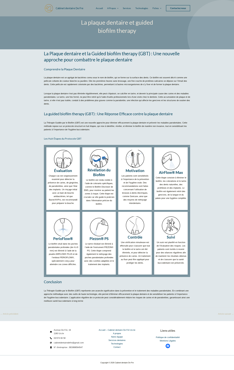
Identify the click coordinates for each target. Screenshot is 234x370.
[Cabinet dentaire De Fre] (49, 8)
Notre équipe (117, 337)
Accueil (99, 8)
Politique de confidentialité (168, 337)
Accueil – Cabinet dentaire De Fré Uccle (117, 330)
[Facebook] (168, 346)
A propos (111, 8)
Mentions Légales (168, 341)
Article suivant (226, 314)
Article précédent (9, 314)
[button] (117, 8)
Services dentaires (117, 340)
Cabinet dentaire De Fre (69, 8)
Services (127, 8)
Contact (117, 347)
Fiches (155, 8)
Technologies (141, 8)
